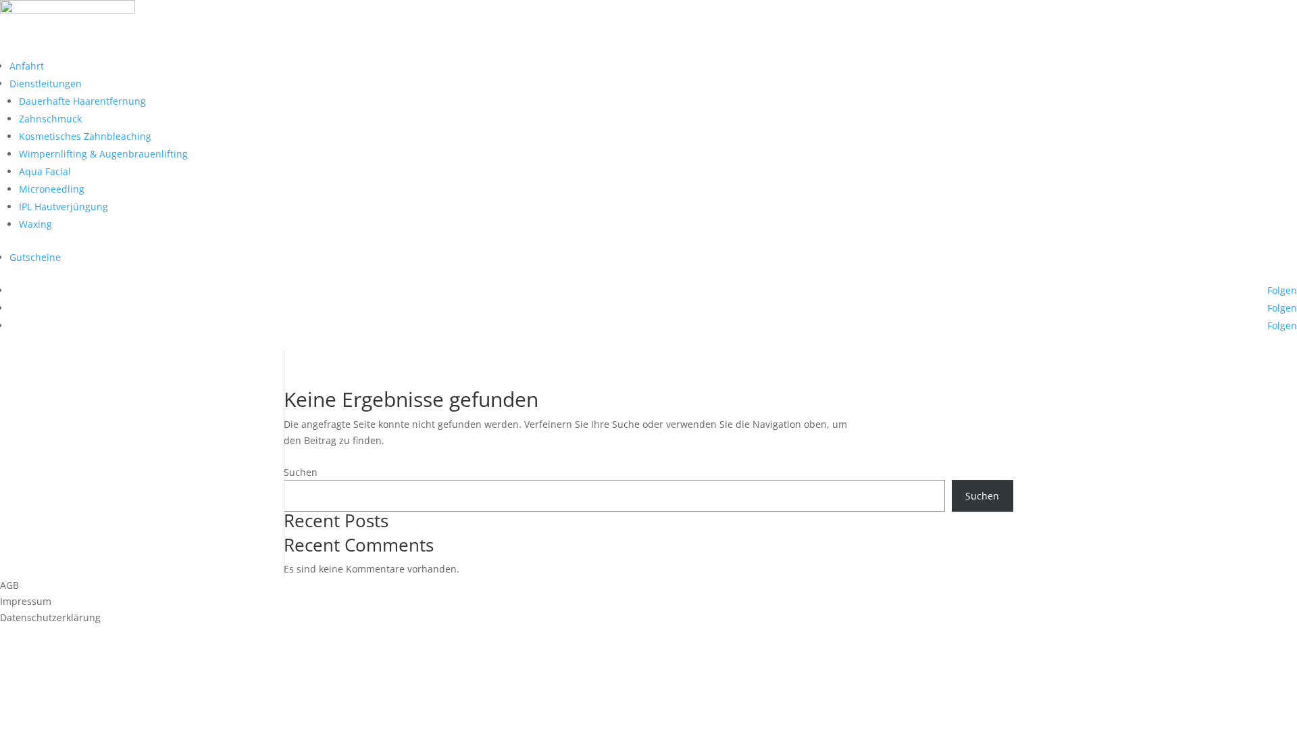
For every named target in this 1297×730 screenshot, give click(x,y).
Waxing (35, 224)
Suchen (300, 472)
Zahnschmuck (50, 118)
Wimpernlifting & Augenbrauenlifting (103, 153)
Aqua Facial (45, 171)
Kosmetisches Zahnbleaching (85, 136)
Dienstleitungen (45, 83)
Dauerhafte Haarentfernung (82, 101)
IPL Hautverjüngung (63, 206)
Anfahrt (26, 65)
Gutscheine (35, 257)
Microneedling (51, 188)
